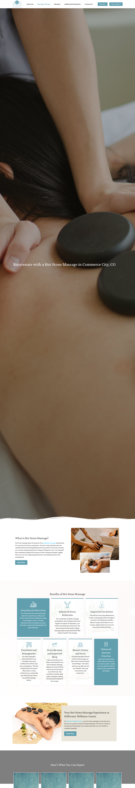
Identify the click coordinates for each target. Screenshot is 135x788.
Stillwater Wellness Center (74, 721)
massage (49, 543)
